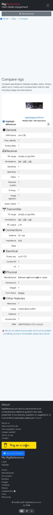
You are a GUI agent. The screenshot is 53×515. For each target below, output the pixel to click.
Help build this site (10, 426)
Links (4, 494)
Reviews (5, 479)
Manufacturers (27, 14)
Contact (5, 438)
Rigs (14, 19)
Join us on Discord (14, 453)
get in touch (36, 418)
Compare (24, 19)
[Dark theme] (31, 511)
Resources (6, 497)
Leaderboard (8, 491)
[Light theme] (26, 511)
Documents (7, 476)
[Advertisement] (26, 49)
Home (5, 19)
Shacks (5, 488)
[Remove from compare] (48, 124)
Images (5, 482)
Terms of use (7, 435)
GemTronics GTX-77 (34, 118)
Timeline (5, 485)
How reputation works (11, 429)
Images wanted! (8, 432)
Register (5, 465)
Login (4, 462)
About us (6, 423)
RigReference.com (33, 502)
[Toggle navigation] (47, 5)
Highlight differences (11, 123)
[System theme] (21, 511)
